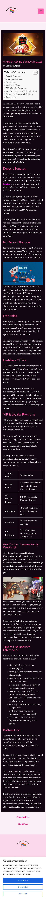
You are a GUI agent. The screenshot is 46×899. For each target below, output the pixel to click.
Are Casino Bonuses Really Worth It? (21, 91)
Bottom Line (11, 97)
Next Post (23, 824)
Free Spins (10, 82)
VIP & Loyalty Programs (16, 88)
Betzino (6, 184)
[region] (23, 878)
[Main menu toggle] (41, 11)
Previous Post (23, 817)
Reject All (23, 894)
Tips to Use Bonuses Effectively (19, 94)
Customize (23, 887)
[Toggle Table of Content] (34, 73)
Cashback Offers (13, 85)
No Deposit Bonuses (15, 79)
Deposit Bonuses (13, 76)
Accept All (23, 880)
